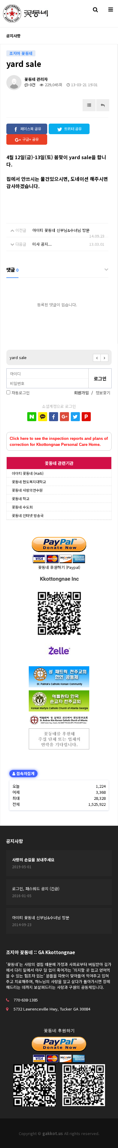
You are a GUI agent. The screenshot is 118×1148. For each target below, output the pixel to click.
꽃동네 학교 (20, 498)
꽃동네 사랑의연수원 (27, 490)
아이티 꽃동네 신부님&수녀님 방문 (61, 230)
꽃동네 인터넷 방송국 (28, 515)
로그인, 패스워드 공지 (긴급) (35, 888)
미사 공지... (42, 244)
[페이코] (86, 416)
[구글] (64, 416)
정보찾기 (103, 393)
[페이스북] (53, 416)
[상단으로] (104, 1134)
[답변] (102, 105)
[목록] (89, 105)
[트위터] (75, 416)
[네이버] (31, 416)
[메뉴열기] (110, 9)
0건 (31, 84)
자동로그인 (20, 393)
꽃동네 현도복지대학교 (29, 481)
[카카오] (42, 416)
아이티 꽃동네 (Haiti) (28, 473)
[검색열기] (95, 9)
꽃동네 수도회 (22, 506)
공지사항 (14, 841)
